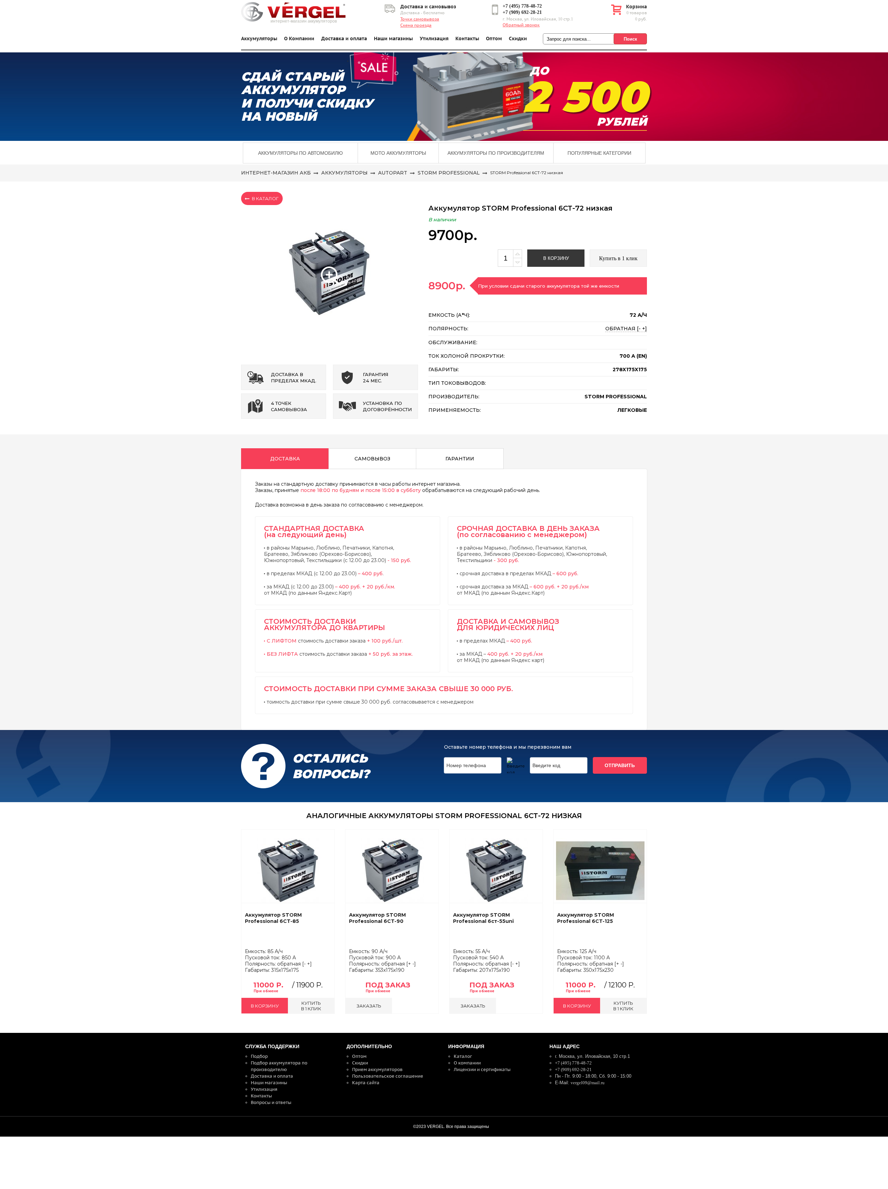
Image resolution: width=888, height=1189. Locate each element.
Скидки (518, 38)
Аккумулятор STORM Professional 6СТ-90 (377, 918)
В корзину (556, 258)
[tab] (300, 153)
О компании (467, 1062)
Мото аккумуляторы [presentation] (398, 153)
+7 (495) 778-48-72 (522, 6)
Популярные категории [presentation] (599, 153)
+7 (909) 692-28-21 (522, 12)
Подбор (259, 1056)
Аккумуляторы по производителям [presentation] (495, 153)
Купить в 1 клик (618, 258)
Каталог (463, 1056)
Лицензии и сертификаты (482, 1069)
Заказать (369, 1006)
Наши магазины (393, 38)
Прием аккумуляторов (377, 1069)
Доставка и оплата (344, 38)
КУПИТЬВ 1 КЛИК (311, 1005)
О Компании (299, 38)
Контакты (467, 38)
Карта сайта (365, 1082)
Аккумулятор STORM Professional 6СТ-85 (273, 918)
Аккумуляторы (259, 38)
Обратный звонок (521, 25)
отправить (620, 765)
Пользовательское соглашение (387, 1076)
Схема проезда (416, 25)
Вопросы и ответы (271, 1102)
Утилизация (434, 38)
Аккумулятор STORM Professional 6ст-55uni (483, 918)
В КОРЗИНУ (265, 1006)
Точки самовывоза (419, 19)
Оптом (494, 38)
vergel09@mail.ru (588, 1082)
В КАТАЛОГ (265, 198)
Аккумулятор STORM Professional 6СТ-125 (585, 918)
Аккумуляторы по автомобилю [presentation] (300, 153)
